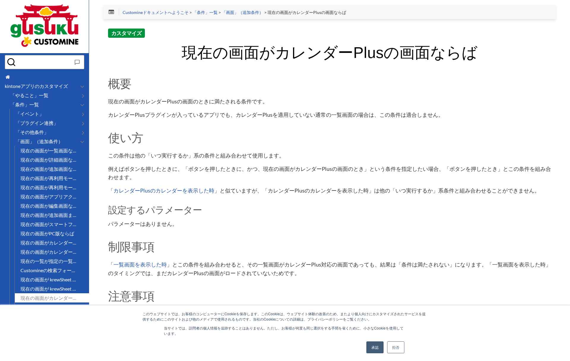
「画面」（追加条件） (242, 12)
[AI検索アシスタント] (77, 62)
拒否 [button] (395, 347)
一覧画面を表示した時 (140, 265)
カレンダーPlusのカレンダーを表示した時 (163, 191)
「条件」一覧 (205, 12)
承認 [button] (375, 347)
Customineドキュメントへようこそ (156, 12)
